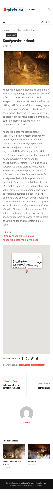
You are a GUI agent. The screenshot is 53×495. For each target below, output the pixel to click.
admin (26, 422)
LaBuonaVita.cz (27, 483)
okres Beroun (25, 365)
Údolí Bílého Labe (20, 261)
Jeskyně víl (32, 461)
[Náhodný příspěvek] (42, 22)
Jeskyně (13, 30)
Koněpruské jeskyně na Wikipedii (20, 239)
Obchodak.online (39, 483)
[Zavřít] (39, 256)
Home (5, 30)
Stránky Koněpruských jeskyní (19, 236)
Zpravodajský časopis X (34, 485)
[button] (26, 271)
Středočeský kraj (38, 365)
